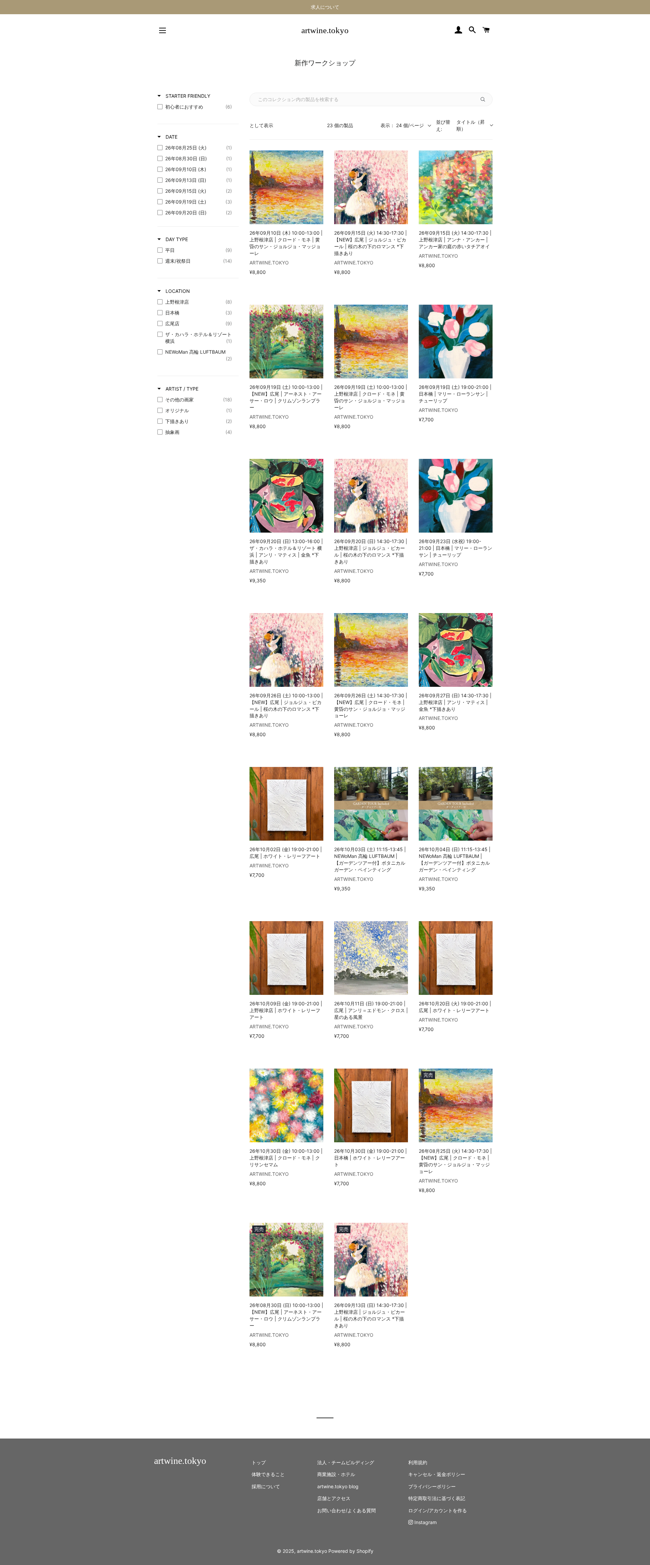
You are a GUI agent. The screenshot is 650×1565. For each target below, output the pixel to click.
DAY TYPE (176, 239)
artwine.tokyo (325, 30)
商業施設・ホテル (336, 1474)
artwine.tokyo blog (338, 1486)
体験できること (268, 1474)
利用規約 (417, 1462)
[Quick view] (316, 217)
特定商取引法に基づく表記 (436, 1498)
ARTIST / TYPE (181, 389)
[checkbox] (196, 106)
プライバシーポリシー (432, 1486)
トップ (259, 1462)
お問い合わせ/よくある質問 (346, 1510)
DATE (170, 137)
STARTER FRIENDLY (187, 96)
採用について (266, 1486)
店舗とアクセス (333, 1498)
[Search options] (484, 99)
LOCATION (177, 291)
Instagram (425, 1522)
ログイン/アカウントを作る (437, 1510)
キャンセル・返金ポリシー (436, 1474)
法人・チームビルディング (345, 1462)
